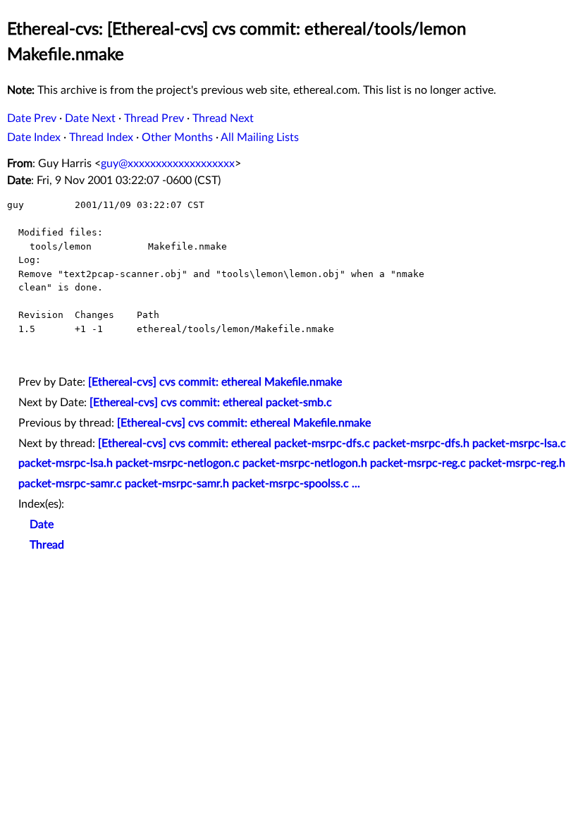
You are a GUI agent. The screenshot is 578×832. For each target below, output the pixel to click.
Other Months (177, 137)
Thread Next (223, 118)
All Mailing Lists (260, 137)
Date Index (34, 137)
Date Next (90, 118)
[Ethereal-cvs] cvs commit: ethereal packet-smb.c (211, 402)
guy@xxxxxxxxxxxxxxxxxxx (168, 163)
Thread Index (101, 137)
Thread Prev (154, 118)
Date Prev (31, 118)
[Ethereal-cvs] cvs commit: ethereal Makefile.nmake (215, 382)
